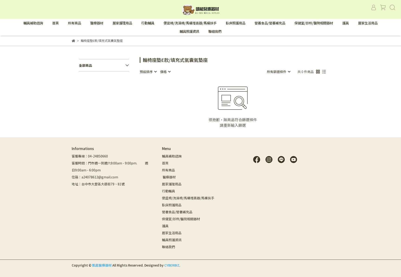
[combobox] (148, 71)
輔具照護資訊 (189, 31)
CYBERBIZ (171, 265)
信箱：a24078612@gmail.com (95, 177)
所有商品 (74, 23)
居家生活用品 (368, 23)
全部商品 (85, 65)
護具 (345, 23)
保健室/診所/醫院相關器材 (313, 23)
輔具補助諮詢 (33, 23)
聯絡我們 (214, 31)
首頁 (55, 23)
